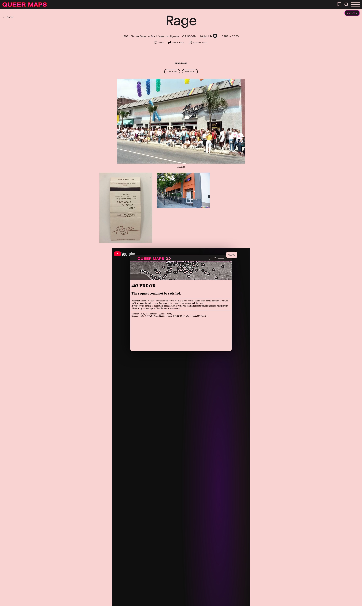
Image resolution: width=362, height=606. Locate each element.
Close (231, 255)
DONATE (352, 13)
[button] (346, 5)
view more (172, 71)
